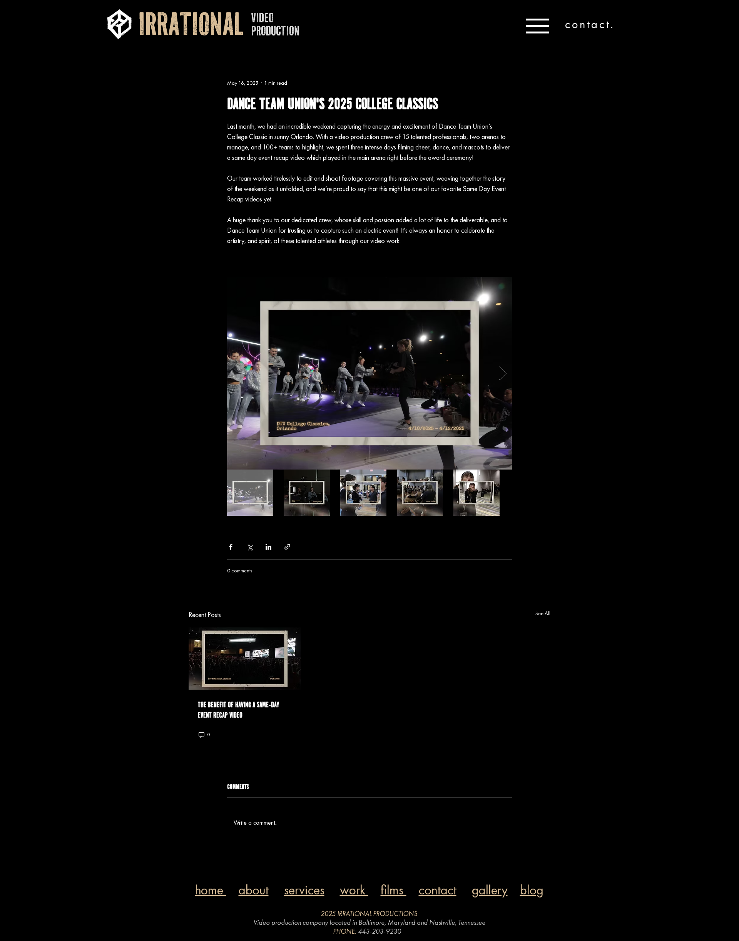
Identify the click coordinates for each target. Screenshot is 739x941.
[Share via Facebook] (230, 546)
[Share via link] (287, 546)
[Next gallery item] (502, 373)
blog (531, 890)
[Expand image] (369, 373)
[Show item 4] (420, 493)
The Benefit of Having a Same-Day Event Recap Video (238, 709)
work (354, 890)
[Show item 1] (250, 493)
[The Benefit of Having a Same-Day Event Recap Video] (245, 658)
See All (542, 613)
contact (437, 890)
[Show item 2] (307, 493)
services (304, 890)
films (393, 890)
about (254, 890)
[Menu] (537, 26)
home (210, 890)
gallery (490, 890)
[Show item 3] (363, 493)
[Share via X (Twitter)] (249, 546)
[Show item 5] (476, 493)
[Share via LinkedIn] (268, 546)
